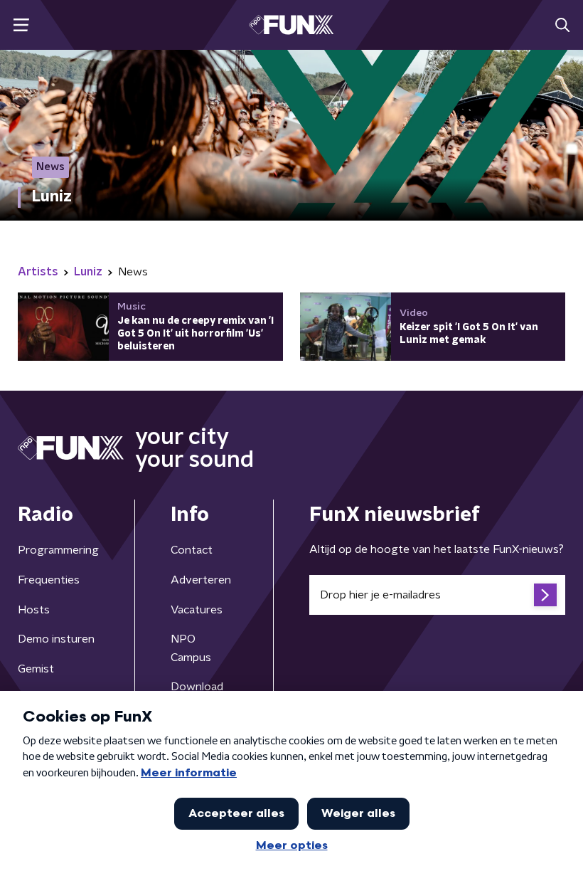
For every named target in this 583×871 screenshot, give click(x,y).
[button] (21, 25)
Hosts (34, 610)
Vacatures (197, 610)
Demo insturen (56, 639)
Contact (192, 550)
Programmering (58, 550)
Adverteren (201, 580)
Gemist (36, 669)
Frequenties (49, 580)
